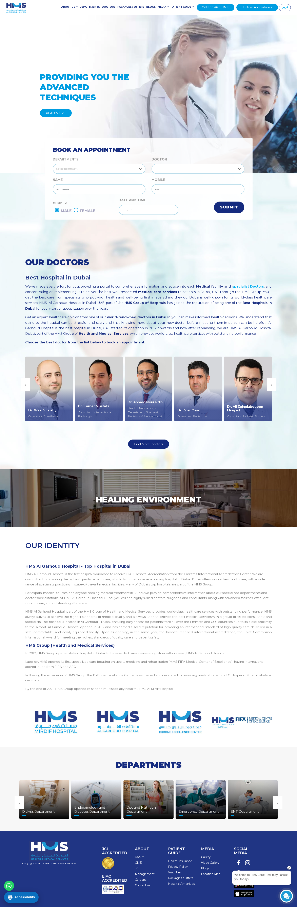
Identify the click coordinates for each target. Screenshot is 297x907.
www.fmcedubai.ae (241, 719)
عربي (285, 7)
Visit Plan (174, 872)
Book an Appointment (257, 7)
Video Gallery (210, 863)
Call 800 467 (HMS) (215, 7)
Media (162, 6)
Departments (90, 6)
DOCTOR (159, 159)
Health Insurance (180, 861)
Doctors (108, 6)
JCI (137, 868)
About (139, 857)
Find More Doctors (148, 444)
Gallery (206, 857)
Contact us (142, 885)
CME (138, 863)
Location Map (210, 874)
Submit (229, 207)
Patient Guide (181, 6)
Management (145, 874)
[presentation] (25, 384)
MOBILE (158, 180)
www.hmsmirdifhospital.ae (55, 719)
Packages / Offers (130, 6)
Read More (56, 113)
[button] (22, 94)
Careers (140, 880)
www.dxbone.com (179, 719)
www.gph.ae (117, 719)
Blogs (151, 6)
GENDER (60, 203)
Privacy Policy (178, 867)
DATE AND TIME (132, 200)
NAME (58, 180)
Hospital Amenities (181, 884)
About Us (68, 6)
